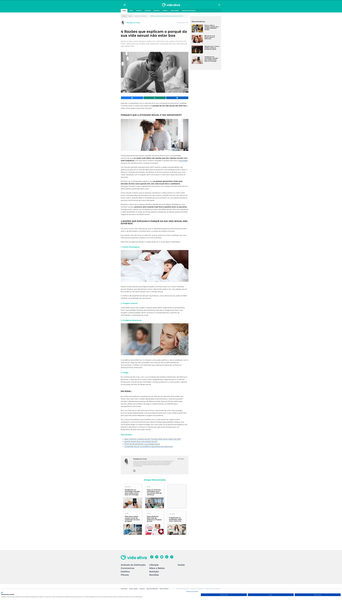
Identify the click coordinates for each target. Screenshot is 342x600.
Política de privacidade (192, 591)
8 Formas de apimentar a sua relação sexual (142, 444)
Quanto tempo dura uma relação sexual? (140, 441)
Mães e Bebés (175, 10)
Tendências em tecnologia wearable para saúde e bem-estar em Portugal (132, 492)
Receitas (156, 10)
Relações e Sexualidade (141, 16)
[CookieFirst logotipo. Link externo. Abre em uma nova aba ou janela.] (2, 592)
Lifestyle (154, 565)
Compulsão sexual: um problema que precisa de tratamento (148, 446)
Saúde (131, 10)
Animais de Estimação (189, 10)
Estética (139, 10)
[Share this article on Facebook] (132, 97)
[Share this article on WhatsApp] (154, 97)
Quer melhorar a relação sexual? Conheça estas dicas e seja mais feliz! (152, 439)
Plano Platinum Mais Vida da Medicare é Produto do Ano (154, 519)
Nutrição (148, 10)
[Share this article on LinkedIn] (177, 97)
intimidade (183, 161)
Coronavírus (127, 568)
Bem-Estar (128, 486)
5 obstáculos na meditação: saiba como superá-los (175, 519)
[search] (219, 5)
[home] (171, 4)
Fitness (165, 10)
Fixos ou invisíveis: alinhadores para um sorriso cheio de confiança (154, 492)
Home (124, 10)
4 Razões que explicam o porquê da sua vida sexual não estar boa (166, 16)
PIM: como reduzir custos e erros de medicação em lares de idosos (132, 519)
